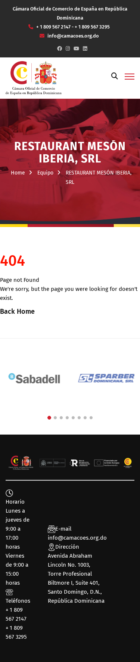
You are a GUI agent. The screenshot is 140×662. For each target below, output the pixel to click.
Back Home (17, 311)
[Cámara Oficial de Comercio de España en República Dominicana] (34, 77)
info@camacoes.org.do (77, 537)
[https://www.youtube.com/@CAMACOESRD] (76, 48)
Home (18, 173)
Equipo (45, 173)
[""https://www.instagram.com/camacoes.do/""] (68, 48)
